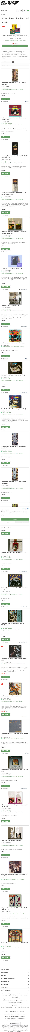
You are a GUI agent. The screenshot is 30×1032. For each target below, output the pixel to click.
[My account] (24, 10)
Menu (5, 10)
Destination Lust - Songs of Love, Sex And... (15, 36)
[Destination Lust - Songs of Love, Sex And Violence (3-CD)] (15, 29)
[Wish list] (21, 10)
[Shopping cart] (28, 10)
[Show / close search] (17, 10)
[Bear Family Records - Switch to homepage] (4, 3)
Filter (8, 62)
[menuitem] (3, 10)
